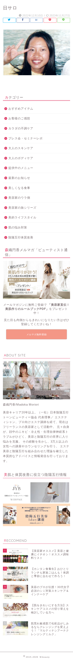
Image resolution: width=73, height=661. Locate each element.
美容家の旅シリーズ (22, 207)
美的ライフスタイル (22, 217)
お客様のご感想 (19, 118)
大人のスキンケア (20, 148)
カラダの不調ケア (20, 128)
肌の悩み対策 (17, 227)
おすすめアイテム (20, 108)
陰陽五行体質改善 (20, 237)
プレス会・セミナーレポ (25, 138)
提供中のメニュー (20, 168)
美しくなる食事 (19, 187)
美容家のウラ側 (19, 197)
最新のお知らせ (19, 177)
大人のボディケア (20, 158)
